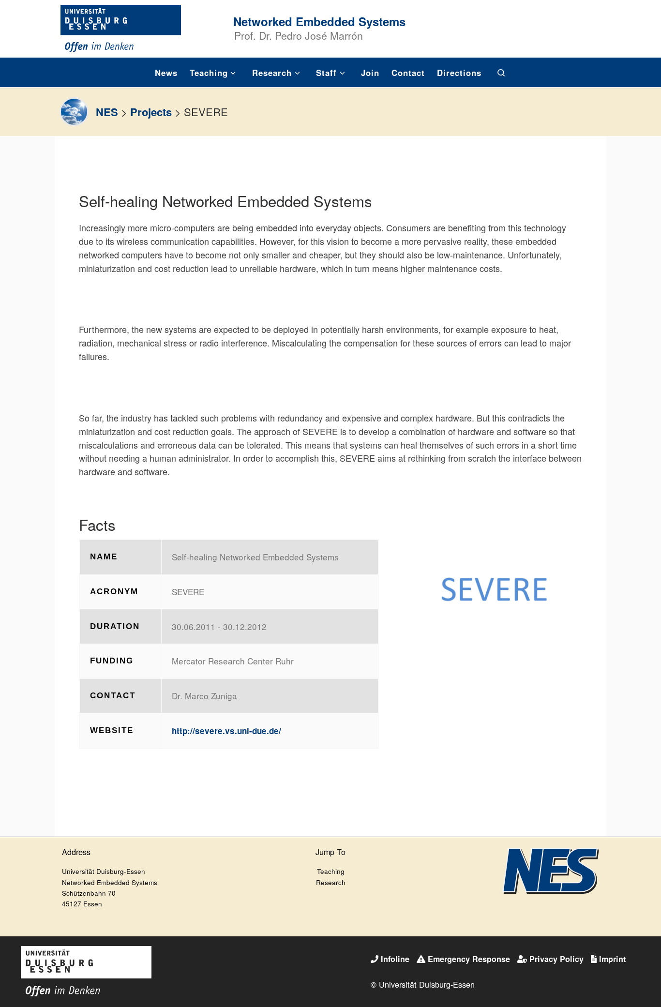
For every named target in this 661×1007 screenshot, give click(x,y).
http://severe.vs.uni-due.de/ (226, 730)
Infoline (395, 958)
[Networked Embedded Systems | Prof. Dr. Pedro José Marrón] (120, 26)
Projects (151, 112)
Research (331, 882)
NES (107, 112)
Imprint (612, 958)
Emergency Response (469, 958)
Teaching (331, 871)
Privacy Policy (556, 958)
